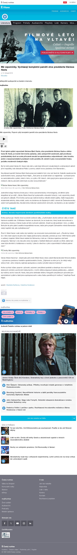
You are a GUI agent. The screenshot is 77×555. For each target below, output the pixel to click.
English (34, 549)
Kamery (73, 11)
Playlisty (49, 23)
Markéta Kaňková (12, 285)
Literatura (5, 23)
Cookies (4, 549)
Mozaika (4, 76)
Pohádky (29, 312)
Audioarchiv (64, 11)
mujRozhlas (5, 307)
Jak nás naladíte (45, 484)
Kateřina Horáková (27, 285)
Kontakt (42, 496)
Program (55, 11)
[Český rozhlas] (7, 2)
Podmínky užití (25, 549)
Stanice (4, 490)
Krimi (18, 312)
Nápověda (43, 487)
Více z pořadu (8, 425)
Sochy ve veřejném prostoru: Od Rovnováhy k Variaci (32, 447)
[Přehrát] (4, 139)
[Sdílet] (5, 146)
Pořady (26, 23)
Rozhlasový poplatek (47, 499)
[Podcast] (2, 146)
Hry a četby (7, 312)
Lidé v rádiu (43, 490)
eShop (4, 493)
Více (73, 23)
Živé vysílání (7, 317)
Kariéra (42, 493)
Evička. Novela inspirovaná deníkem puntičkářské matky (26, 213)
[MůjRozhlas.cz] (4, 85)
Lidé (57, 23)
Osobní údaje (13, 549)
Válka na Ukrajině (8, 484)
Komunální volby (8, 487)
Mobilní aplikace (8, 512)
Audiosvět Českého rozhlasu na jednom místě (16, 326)
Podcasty (5, 509)
